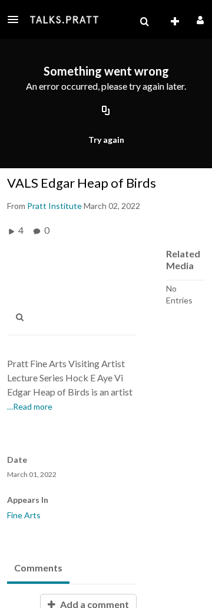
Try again (106, 140)
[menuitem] (144, 21)
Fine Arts (24, 515)
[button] (16, 19)
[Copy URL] (106, 111)
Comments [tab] (38, 567)
